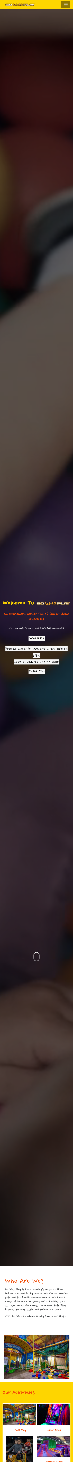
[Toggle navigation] (65, 4)
